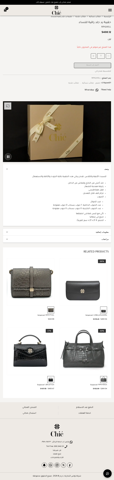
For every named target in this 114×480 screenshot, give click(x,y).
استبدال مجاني (29, 413)
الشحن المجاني (29, 407)
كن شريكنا (57, 451)
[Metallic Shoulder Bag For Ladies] (30, 281)
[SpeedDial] (107, 473)
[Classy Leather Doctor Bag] (83, 351)
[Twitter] (63, 465)
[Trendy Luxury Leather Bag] (30, 351)
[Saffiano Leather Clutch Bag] (83, 281)
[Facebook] (69, 465)
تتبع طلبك (57, 454)
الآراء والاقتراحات (57, 458)
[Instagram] (57, 465)
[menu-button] (110, 10)
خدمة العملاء (85, 413)
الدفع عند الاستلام (84, 407)
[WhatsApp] (50, 465)
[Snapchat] (44, 465)
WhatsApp (89, 90)
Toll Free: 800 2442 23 (55, 447)
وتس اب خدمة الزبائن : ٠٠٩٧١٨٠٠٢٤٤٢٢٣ (55, 442)
